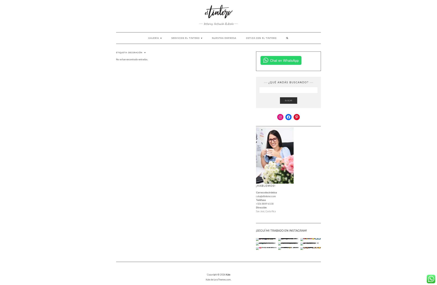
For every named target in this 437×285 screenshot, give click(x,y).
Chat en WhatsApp (284, 60)
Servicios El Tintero (186, 38)
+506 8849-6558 (264, 203)
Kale (228, 274)
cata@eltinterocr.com (266, 196)
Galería (154, 38)
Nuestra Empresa (224, 38)
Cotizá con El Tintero (261, 38)
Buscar (288, 100)
